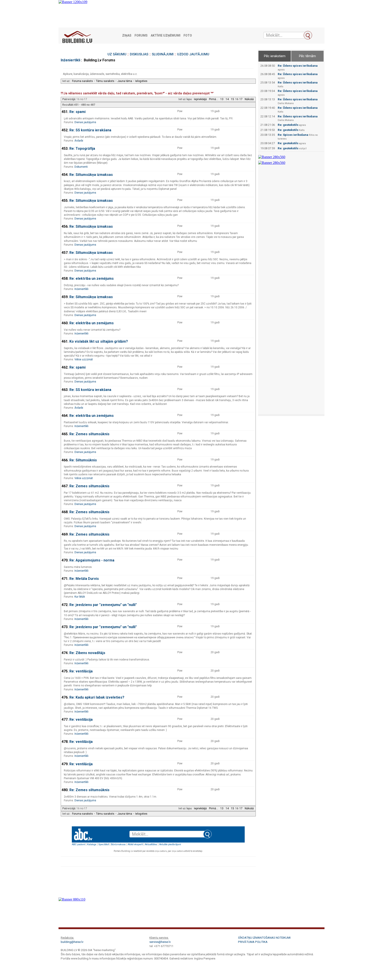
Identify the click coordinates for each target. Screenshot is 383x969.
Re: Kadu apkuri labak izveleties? (96, 697)
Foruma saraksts (82, 81)
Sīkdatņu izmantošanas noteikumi (264, 937)
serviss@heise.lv (160, 942)
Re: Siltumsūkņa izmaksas (91, 175)
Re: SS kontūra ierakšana (90, 130)
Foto (188, 35)
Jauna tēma (124, 81)
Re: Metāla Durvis (84, 579)
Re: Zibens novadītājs (87, 653)
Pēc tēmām (307, 56)
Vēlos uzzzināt (83, 359)
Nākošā (249, 99)
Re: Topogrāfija (82, 148)
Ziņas (126, 35)
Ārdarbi (78, 140)
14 (227, 99)
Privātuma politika (253, 942)
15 (232, 99)
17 (240, 99)
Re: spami (77, 112)
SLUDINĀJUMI (163, 54)
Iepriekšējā (200, 99)
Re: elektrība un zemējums (91, 278)
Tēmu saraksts (105, 81)
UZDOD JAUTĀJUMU (193, 54)
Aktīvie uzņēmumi (165, 35)
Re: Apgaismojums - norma (91, 560)
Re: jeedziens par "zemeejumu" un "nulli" (103, 605)
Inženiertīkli (70, 60)
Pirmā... (213, 99)
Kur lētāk (79, 596)
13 (221, 99)
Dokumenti (81, 166)
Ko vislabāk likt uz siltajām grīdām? (98, 341)
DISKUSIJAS (139, 54)
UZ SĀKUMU (116, 54)
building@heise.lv (72, 942)
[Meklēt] (308, 35)
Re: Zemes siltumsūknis (89, 434)
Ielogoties (141, 81)
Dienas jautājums (85, 122)
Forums (141, 35)
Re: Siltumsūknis (83, 460)
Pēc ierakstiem (274, 56)
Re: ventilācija (81, 671)
